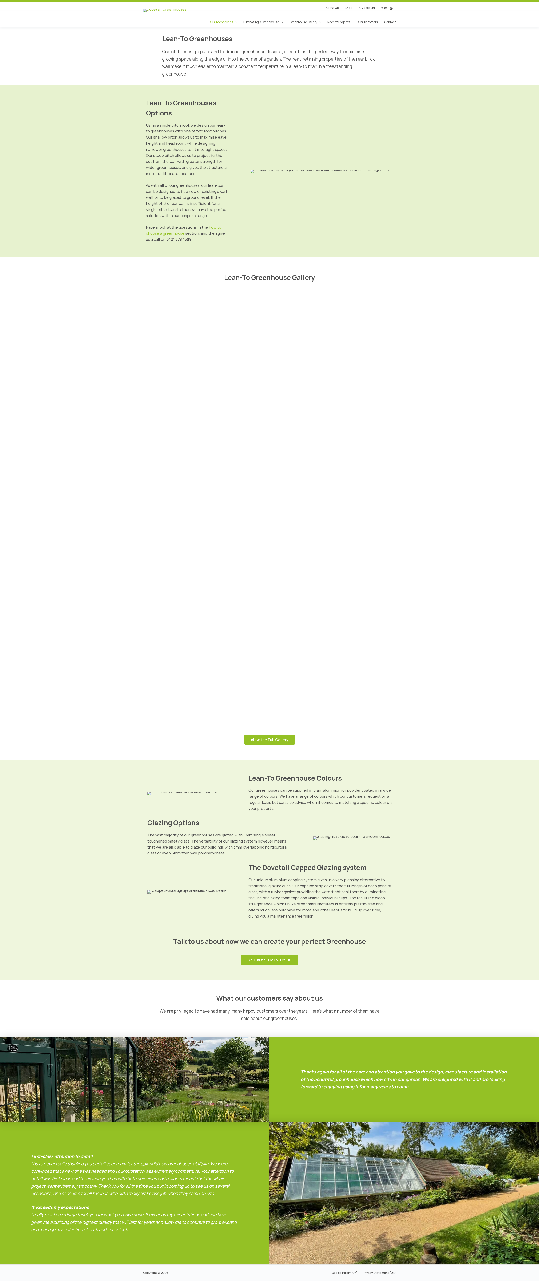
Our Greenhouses (221, 22)
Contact (390, 22)
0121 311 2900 (279, 959)
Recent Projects (338, 22)
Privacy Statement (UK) (379, 1272)
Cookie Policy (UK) (345, 1272)
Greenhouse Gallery (303, 22)
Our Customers (367, 22)
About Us (332, 8)
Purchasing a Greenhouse (261, 22)
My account (367, 8)
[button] (94, 355)
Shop (348, 8)
